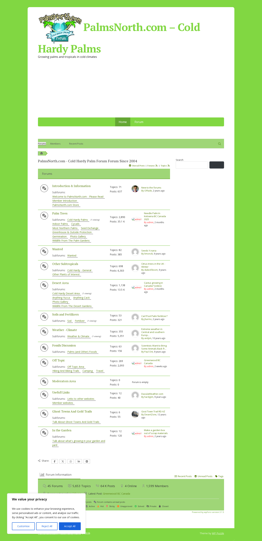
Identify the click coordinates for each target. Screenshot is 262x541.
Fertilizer (80, 320)
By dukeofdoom (149, 269)
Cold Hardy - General (80, 270)
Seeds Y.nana (148, 250)
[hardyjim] (135, 398)
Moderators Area (64, 381)
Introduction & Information (71, 186)
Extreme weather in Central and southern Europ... (153, 332)
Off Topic (58, 360)
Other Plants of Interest (66, 274)
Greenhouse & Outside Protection (72, 232)
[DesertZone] (135, 417)
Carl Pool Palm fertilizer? (154, 316)
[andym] (135, 336)
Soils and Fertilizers (65, 314)
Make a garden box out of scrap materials (156, 432)
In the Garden (61, 430)
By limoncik (147, 253)
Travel (100, 370)
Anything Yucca (61, 297)
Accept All (69, 526)
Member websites (63, 403)
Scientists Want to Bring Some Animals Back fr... (154, 347)
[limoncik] (135, 255)
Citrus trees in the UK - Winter (153, 265)
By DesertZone (148, 414)
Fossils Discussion (64, 345)
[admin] (136, 219)
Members (55, 143)
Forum (139, 122)
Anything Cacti (82, 297)
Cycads (76, 223)
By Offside (146, 190)
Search (179, 159)
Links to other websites (81, 398)
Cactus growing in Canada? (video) (153, 284)
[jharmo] (135, 320)
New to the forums (151, 187)
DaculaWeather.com (152, 393)
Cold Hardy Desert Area (66, 293)
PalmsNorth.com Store (66, 205)
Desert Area (60, 283)
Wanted (57, 249)
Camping (88, 370)
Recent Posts (76, 143)
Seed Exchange (90, 228)
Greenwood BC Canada (152, 362)
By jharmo (146, 319)
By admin (148, 222)
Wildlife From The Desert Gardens (72, 306)
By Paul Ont (147, 351)
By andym (146, 338)
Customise (23, 526)
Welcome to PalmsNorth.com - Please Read (78, 196)
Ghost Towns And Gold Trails (72, 411)
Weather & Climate (79, 336)
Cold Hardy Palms (78, 219)
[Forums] (41, 153)
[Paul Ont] (135, 351)
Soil (70, 320)
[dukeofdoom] (135, 271)
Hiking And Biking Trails (66, 370)
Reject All (47, 526)
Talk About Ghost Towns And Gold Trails (76, 422)
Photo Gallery (78, 236)
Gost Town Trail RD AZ (153, 411)
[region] (46, 513)
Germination (60, 236)
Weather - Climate (64, 330)
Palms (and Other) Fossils (82, 351)
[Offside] (135, 191)
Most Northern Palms (65, 228)
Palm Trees (59, 213)
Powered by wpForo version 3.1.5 (207, 512)
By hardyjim (147, 396)
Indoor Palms (60, 223)
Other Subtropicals (65, 264)
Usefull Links (61, 392)
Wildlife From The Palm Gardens (71, 240)
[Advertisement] (131, 91)
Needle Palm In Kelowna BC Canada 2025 (155, 216)
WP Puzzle (218, 533)
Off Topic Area (76, 366)
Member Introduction (65, 200)
